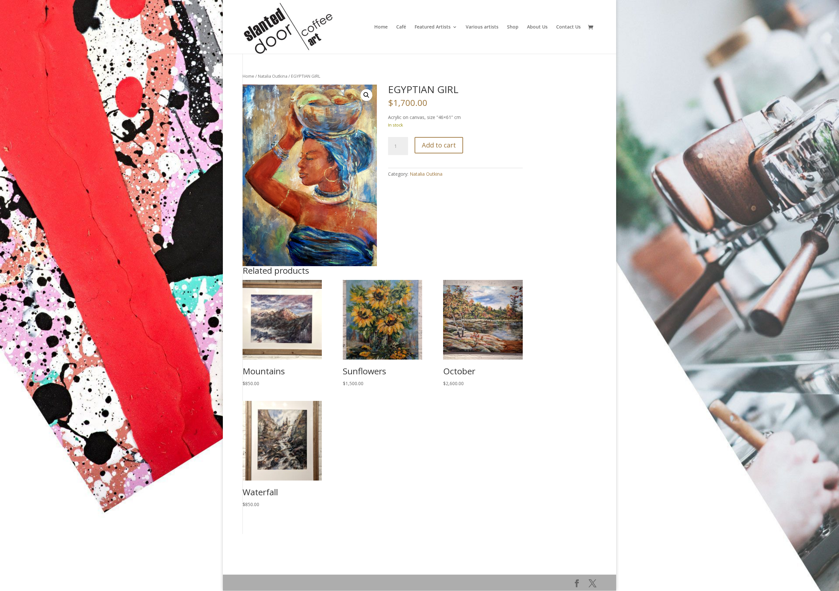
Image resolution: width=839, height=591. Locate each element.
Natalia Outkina (272, 76)
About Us (537, 27)
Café (401, 27)
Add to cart (439, 145)
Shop (512, 27)
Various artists (482, 27)
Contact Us (568, 27)
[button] (366, 95)
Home (381, 27)
